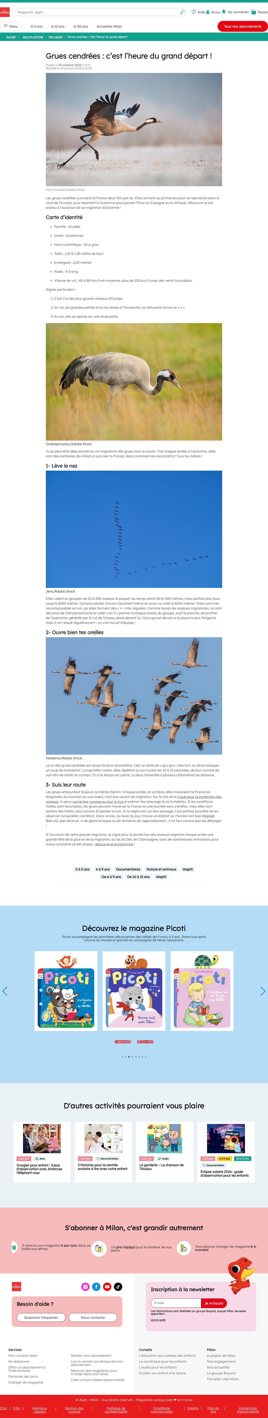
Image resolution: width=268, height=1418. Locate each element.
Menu (13, 26)
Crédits (192, 1408)
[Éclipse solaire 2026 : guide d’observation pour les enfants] (226, 1138)
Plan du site (213, 1409)
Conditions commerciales (162, 1409)
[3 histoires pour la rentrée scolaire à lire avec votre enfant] (103, 1138)
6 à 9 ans (103, 869)
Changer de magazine (25, 1382)
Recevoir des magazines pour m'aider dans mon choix (94, 1372)
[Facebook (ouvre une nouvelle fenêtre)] (96, 1289)
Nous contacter (93, 1317)
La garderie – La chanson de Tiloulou (161, 1167)
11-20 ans (80, 26)
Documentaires (128, 869)
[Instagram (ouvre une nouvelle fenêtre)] (85, 1289)
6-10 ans (57, 26)
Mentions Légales (39, 1409)
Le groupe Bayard (221, 1373)
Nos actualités (218, 1367)
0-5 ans (37, 26)
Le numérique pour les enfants (163, 1361)
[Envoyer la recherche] (182, 12)
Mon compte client (22, 1355)
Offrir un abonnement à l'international (26, 1368)
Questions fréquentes (41, 1317)
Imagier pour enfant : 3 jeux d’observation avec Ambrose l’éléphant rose (39, 1169)
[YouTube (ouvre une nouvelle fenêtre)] (107, 1289)
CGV (3, 1408)
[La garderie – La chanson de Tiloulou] (164, 1138)
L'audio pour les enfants (158, 1367)
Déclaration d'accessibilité (248, 1409)
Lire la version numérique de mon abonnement (97, 1362)
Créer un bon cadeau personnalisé (97, 1379)
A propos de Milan (221, 1355)
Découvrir (145, 1041)
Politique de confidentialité (116, 1409)
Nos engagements (221, 1361)
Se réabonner (19, 1361)
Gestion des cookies (74, 1409)
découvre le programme (114, 844)
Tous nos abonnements (242, 26)
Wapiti (188, 869)
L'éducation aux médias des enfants (167, 1355)
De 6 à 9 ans (111, 877)
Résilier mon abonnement (91, 1355)
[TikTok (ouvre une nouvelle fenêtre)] (118, 1289)
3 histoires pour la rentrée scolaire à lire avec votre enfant (103, 1167)
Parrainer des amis (23, 1376)
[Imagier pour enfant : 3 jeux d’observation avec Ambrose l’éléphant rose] (41, 1138)
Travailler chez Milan (223, 1378)
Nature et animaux (161, 869)
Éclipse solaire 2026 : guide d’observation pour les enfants (225, 1173)
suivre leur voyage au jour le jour (98, 801)
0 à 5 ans (82, 869)
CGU (16, 1408)
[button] (5, 991)
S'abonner (122, 1041)
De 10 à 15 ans (138, 877)
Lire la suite (158, 1319)
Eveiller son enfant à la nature (162, 1373)
